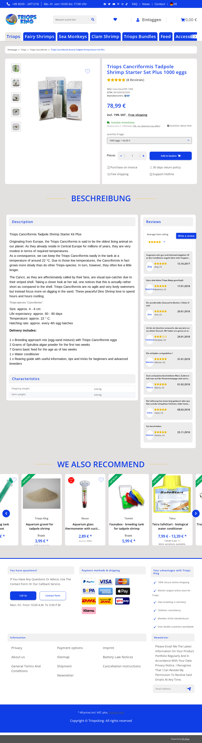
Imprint (108, 648)
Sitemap (63, 657)
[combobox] (149, 140)
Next (196, 513)
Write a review (186, 235)
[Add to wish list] (86, 70)
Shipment (64, 666)
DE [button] (175, 4)
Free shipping (137, 115)
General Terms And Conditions (26, 668)
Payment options (70, 648)
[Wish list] (115, 19)
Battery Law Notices (118, 657)
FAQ (134, 4)
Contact (160, 4)
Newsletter (65, 675)
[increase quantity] (143, 155)
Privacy (16, 648)
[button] (193, 36)
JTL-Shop (185, 739)
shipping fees (116, 712)
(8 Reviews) (135, 80)
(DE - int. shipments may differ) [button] (146, 126)
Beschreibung (101, 198)
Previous (6, 513)
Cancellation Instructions (122, 666)
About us (18, 657)
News (146, 4)
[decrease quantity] (121, 155)
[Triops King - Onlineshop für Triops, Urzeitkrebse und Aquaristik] (24, 19)
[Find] (91, 19)
